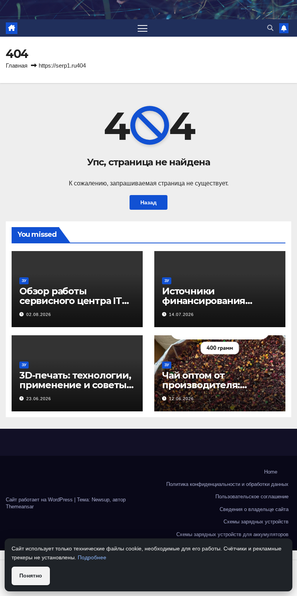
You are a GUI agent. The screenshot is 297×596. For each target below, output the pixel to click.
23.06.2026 (38, 398)
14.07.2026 (181, 314)
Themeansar (20, 506)
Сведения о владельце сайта (254, 509)
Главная (16, 65)
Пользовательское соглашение (251, 496)
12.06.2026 (181, 398)
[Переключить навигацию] (142, 28)
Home (270, 472)
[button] (270, 28)
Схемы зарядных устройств (256, 522)
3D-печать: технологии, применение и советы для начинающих (75, 385)
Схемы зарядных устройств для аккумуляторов (232, 534)
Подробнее (92, 557)
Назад (148, 202)
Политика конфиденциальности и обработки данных (227, 484)
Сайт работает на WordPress (40, 500)
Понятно (30, 576)
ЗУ (24, 280)
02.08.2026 (38, 314)
